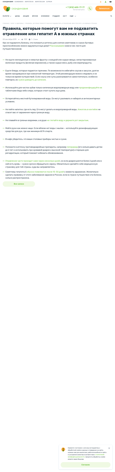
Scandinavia (18, 1)
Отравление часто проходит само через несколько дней (32, 161)
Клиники (45, 16)
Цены (17, 16)
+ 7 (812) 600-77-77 (75, 7)
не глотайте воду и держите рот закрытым (67, 120)
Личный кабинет (105, 2)
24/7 (65, 16)
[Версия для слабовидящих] (110, 2)
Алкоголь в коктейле (88, 109)
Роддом (56, 16)
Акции (26, 16)
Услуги (6, 16)
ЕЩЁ (72, 16)
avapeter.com (40, 1)
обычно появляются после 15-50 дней (45, 172)
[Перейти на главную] (15, 8)
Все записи (19, 184)
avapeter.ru (29, 1)
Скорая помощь (101, 2)
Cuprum (49, 1)
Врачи (35, 16)
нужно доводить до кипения (32, 80)
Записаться (104, 8)
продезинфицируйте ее (90, 87)
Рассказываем (57, 46)
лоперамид (72, 147)
